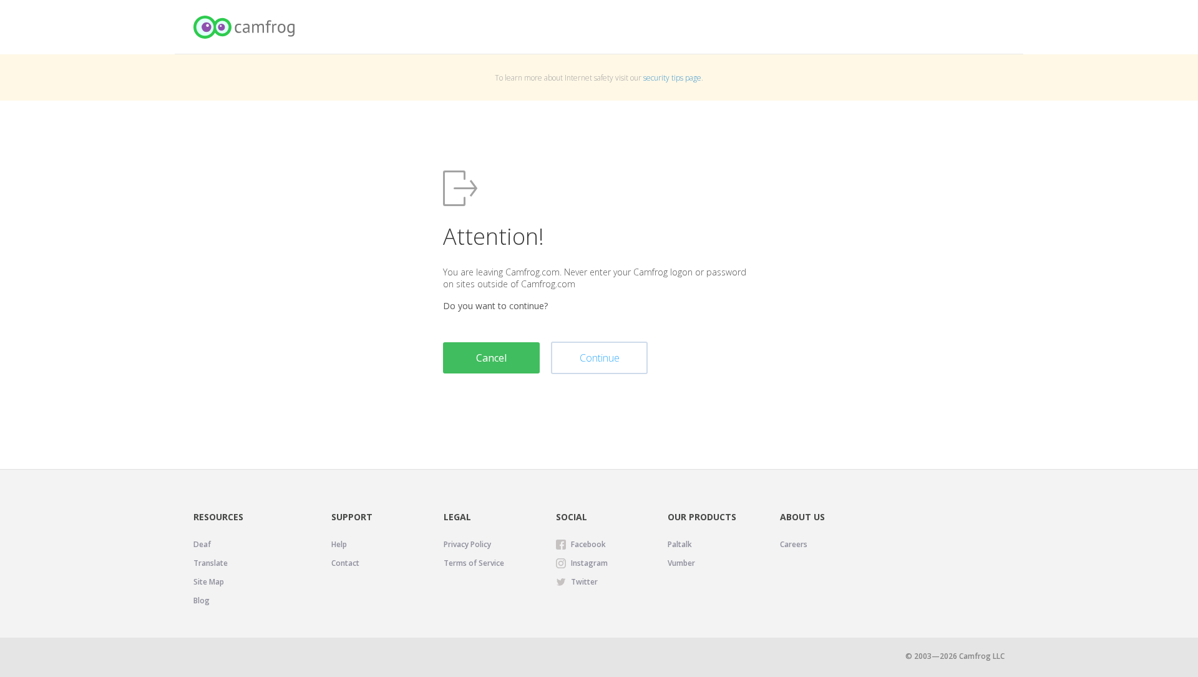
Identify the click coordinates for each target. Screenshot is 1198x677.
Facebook (588, 544)
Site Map (208, 581)
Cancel (491, 358)
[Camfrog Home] (244, 27)
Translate (210, 563)
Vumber (681, 563)
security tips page (672, 77)
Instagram (589, 563)
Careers (793, 544)
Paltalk (680, 544)
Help (339, 544)
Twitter (584, 581)
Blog (201, 600)
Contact (345, 563)
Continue (600, 358)
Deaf (202, 544)
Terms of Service (474, 563)
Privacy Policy (467, 544)
